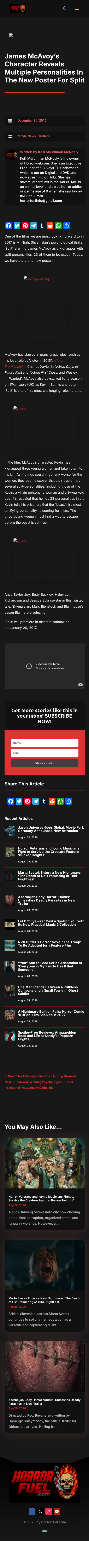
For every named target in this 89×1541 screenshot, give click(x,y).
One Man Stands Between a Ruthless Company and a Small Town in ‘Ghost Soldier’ (48, 990)
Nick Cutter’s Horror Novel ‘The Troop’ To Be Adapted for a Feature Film (49, 943)
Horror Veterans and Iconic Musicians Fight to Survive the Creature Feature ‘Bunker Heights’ (48, 851)
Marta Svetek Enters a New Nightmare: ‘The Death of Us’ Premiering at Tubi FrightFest (49, 875)
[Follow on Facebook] (32, 1511)
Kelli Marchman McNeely (58, 152)
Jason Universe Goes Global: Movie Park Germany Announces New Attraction (51, 829)
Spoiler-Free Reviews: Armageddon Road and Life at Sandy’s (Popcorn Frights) (47, 1035)
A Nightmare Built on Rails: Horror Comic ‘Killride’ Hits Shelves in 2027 (51, 1013)
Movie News (27, 136)
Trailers (44, 136)
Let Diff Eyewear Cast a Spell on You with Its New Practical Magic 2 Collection (51, 923)
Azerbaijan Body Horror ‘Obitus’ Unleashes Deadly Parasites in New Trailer (46, 900)
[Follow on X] (40, 1511)
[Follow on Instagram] (48, 1511)
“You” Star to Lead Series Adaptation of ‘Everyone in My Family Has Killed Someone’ (50, 966)
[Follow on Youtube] (57, 1511)
